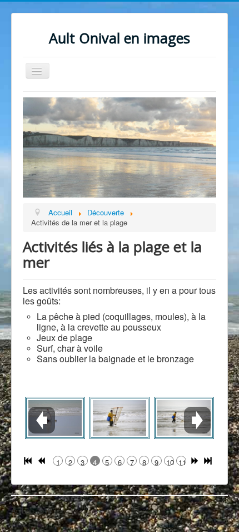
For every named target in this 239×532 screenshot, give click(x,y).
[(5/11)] (119, 418)
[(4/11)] (55, 418)
